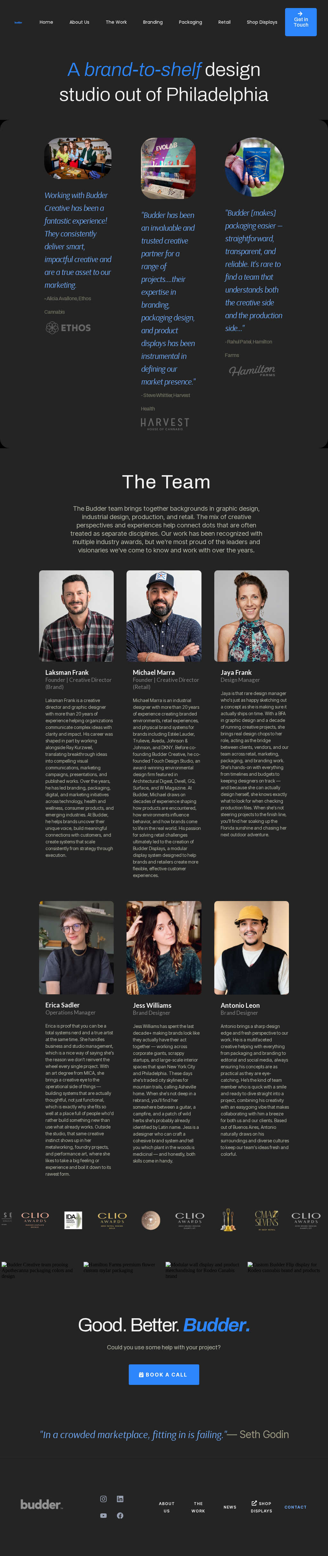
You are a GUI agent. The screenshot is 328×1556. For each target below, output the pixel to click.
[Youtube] (103, 1515)
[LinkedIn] (120, 1499)
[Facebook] (120, 1515)
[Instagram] (103, 1499)
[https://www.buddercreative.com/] (18, 22)
